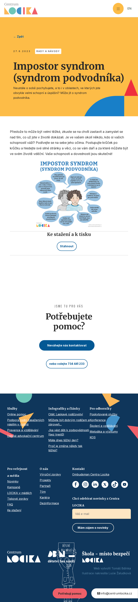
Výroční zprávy (50, 474)
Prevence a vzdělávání (22, 430)
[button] (118, 8)
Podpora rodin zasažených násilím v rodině (25, 422)
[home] (58, 8)
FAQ (10, 504)
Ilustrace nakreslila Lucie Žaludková (106, 573)
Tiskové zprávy (17, 498)
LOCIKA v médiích (19, 493)
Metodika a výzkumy (104, 431)
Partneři (45, 486)
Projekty (45, 480)
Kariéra (45, 497)
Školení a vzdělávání (104, 426)
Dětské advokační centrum (25, 436)
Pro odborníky (100, 408)
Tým (43, 491)
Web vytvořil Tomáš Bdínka (112, 568)
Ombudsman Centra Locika (90, 474)
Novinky (13, 481)
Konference (98, 420)
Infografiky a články (64, 408)
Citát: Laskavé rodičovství (65, 414)
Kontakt (78, 469)
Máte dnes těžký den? (63, 440)
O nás (44, 469)
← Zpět (18, 36)
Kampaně (13, 487)
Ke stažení (14, 510)
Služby (12, 408)
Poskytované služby (103, 414)
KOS (93, 437)
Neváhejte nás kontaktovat (67, 345)
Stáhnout (66, 246)
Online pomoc (16, 414)
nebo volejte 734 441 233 (66, 364)
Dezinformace (49, 503)
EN (129, 8)
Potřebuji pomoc (70, 593)
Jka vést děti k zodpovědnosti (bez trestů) (68, 432)
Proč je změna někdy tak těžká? (65, 448)
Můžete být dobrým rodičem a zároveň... (68, 422)
